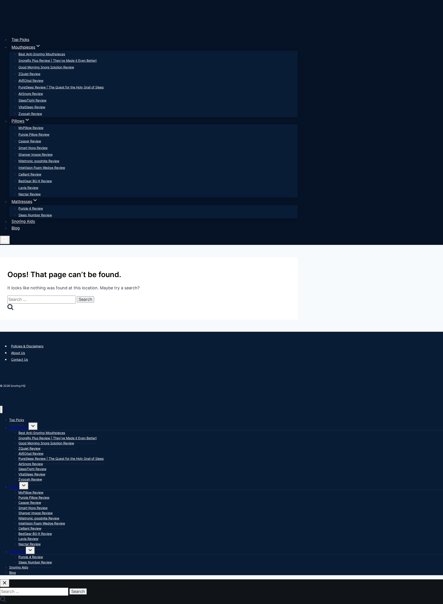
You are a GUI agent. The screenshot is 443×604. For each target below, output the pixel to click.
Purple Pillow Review (33, 134)
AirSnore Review (30, 94)
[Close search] (4, 583)
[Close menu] (1, 409)
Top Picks (20, 39)
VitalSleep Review (31, 107)
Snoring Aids (23, 221)
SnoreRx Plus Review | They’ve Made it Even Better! (57, 60)
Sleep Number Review (35, 215)
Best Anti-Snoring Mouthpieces (41, 54)
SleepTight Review (32, 100)
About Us (18, 353)
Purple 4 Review (30, 208)
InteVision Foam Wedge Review (41, 168)
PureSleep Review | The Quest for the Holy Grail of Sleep (61, 87)
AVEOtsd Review (30, 80)
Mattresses (17, 552)
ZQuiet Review (29, 74)
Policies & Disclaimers (27, 346)
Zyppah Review (30, 114)
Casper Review (29, 141)
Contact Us (19, 359)
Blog (16, 228)
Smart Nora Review (33, 148)
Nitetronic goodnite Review (38, 161)
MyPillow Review (30, 128)
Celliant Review (29, 174)
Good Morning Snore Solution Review (46, 67)
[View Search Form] (5, 240)
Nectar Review (29, 194)
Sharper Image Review (35, 154)
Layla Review (28, 188)
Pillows (14, 487)
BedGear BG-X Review (35, 181)
